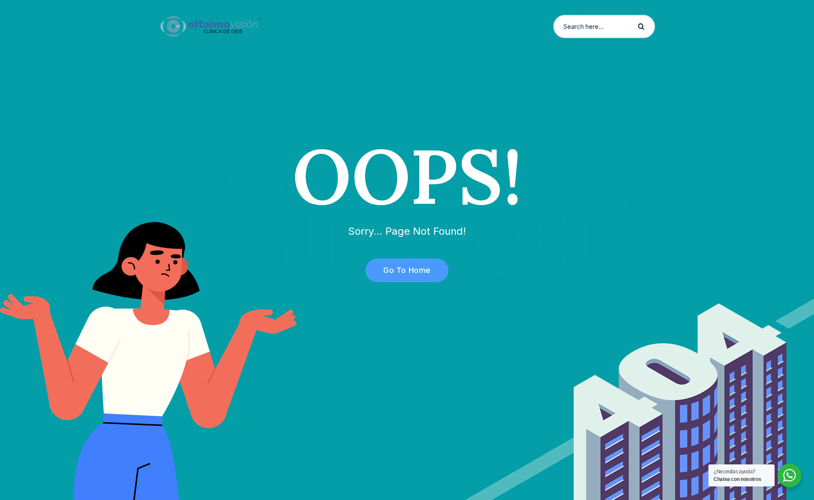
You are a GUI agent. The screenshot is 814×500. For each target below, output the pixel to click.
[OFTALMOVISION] (210, 26)
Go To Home (406, 270)
